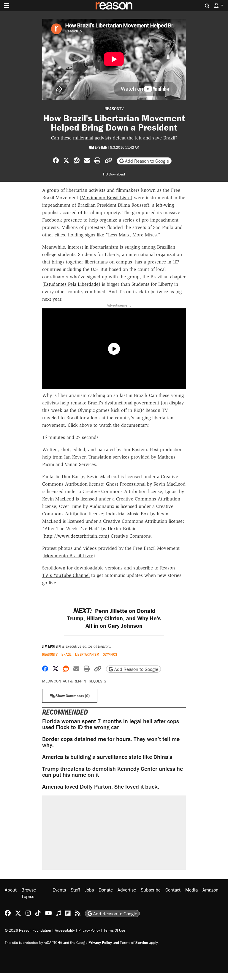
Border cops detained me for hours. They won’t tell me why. (111, 741)
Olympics (110, 654)
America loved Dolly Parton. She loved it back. (100, 786)
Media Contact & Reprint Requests (74, 681)
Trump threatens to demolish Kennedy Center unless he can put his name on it (112, 771)
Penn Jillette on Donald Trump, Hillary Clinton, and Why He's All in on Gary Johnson (114, 618)
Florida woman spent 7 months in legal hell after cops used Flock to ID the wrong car (110, 724)
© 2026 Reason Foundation (28, 930)
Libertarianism (87, 654)
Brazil (66, 654)
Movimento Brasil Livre (106, 197)
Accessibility (65, 930)
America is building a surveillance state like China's (107, 756)
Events (59, 890)
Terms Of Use (114, 930)
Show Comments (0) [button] (72, 695)
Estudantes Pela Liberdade (71, 284)
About (11, 890)
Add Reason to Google (146, 161)
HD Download (114, 174)
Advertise (127, 890)
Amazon (210, 890)
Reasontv (114, 108)
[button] (218, 5)
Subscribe (151, 890)
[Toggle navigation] (6, 5)
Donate (106, 890)
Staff (75, 890)
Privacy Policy (89, 930)
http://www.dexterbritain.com (75, 536)
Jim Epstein (98, 147)
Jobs (89, 890)
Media (191, 890)
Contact (172, 890)
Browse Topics (28, 893)
